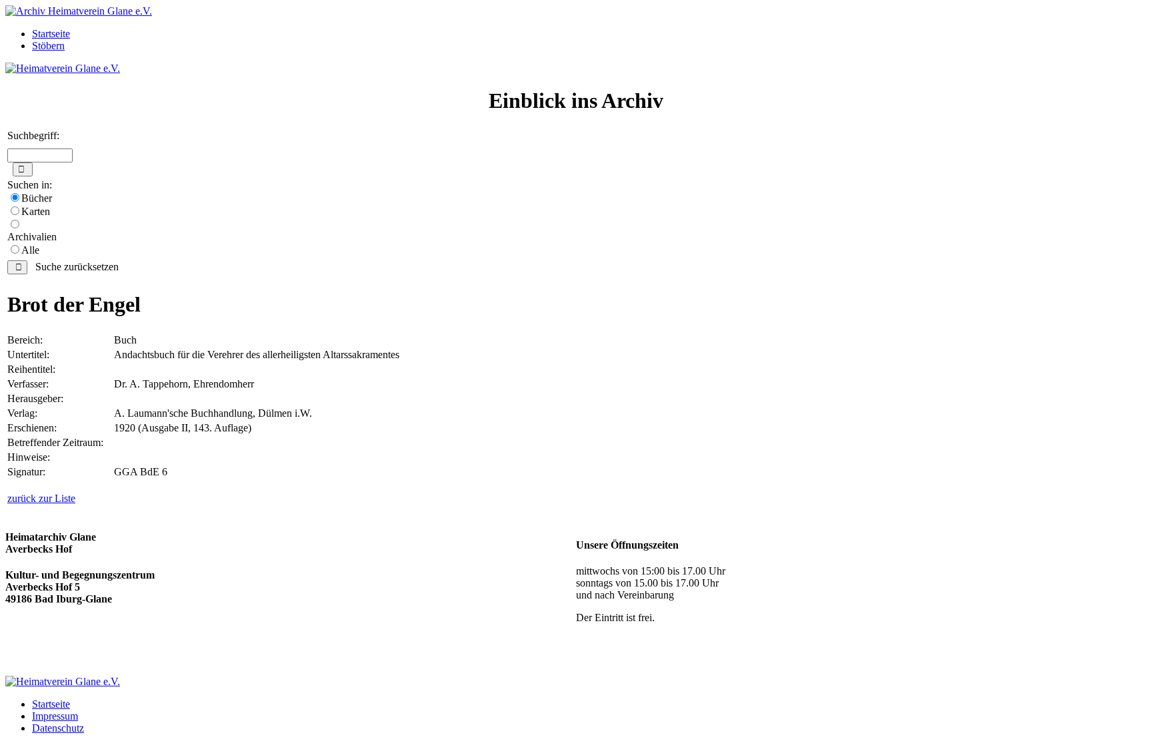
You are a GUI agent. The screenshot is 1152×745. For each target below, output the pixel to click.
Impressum (55, 716)
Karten (35, 211)
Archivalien (32, 236)
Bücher (36, 198)
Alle (30, 250)
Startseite (51, 33)
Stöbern (48, 45)
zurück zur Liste (41, 498)
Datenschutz (58, 728)
